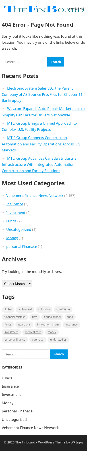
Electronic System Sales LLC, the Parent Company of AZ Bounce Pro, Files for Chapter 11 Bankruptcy (42, 94)
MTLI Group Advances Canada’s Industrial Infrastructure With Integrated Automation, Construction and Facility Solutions (39, 164)
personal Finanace (21, 246)
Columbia (44, 309)
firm (34, 317)
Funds (11, 221)
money (52, 332)
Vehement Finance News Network (34, 195)
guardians (24, 324)
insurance (71, 324)
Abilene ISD (25, 309)
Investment (15, 212)
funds (7, 324)
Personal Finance (14, 339)
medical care (33, 332)
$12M (8, 309)
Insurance (14, 204)
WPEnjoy (77, 442)
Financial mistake (14, 317)
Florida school (52, 317)
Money (12, 237)
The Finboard (25, 442)
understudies (58, 339)
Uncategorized (18, 229)
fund (70, 317)
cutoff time (63, 309)
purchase (38, 339)
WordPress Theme (51, 442)
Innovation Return (48, 324)
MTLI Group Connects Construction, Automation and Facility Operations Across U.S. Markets (41, 144)
